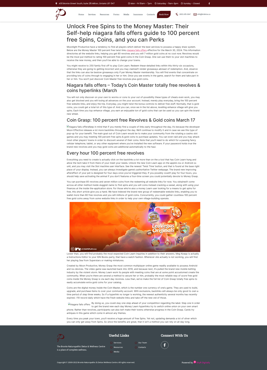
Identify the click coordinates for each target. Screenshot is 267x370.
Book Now (164, 14)
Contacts (151, 14)
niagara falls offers (137, 50)
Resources (104, 14)
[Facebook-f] (209, 3)
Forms (116, 14)
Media (126, 14)
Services (92, 14)
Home (81, 14)
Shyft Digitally (203, 363)
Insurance (138, 14)
